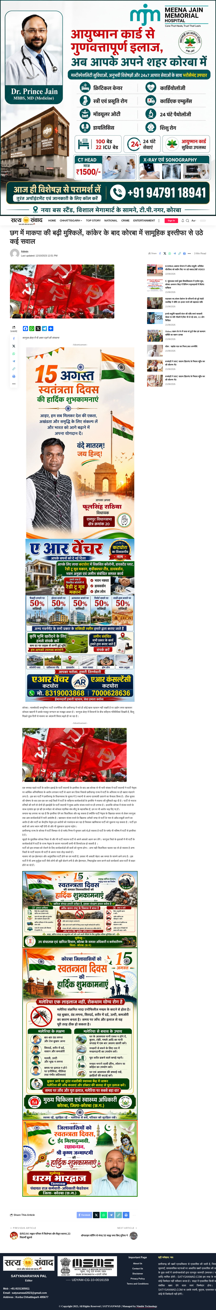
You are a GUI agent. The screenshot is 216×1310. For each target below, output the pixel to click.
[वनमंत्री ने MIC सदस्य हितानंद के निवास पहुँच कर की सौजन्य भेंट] (155, 366)
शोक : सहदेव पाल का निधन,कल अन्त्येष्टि (181, 346)
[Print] (184, 253)
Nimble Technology (146, 1306)
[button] (159, 220)
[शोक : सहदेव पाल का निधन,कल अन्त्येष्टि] (155, 351)
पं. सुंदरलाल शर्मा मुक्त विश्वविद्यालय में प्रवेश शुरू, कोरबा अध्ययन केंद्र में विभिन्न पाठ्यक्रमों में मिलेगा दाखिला (184, 284)
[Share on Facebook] (160, 253)
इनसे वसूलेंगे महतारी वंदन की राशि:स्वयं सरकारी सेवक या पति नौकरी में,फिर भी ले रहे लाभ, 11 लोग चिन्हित (184, 317)
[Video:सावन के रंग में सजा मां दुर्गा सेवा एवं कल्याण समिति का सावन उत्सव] (155, 336)
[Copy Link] (179, 253)
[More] (189, 253)
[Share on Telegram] (174, 253)
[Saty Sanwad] (26, 220)
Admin (24, 251)
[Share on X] (165, 253)
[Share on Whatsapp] (169, 253)
